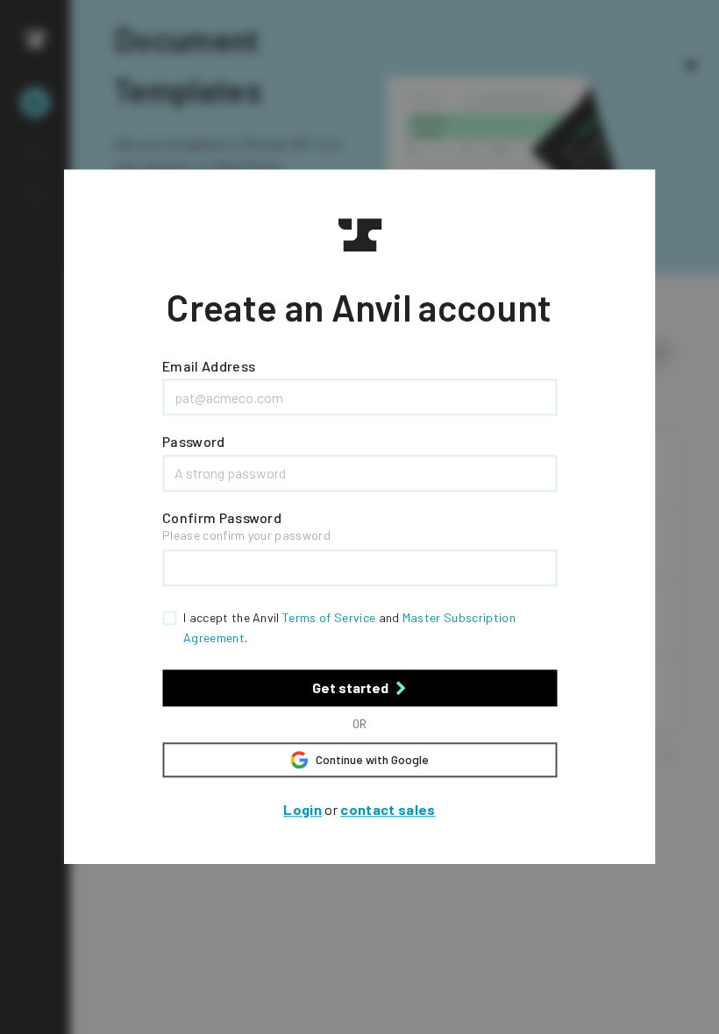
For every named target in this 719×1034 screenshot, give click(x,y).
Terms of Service (328, 618)
